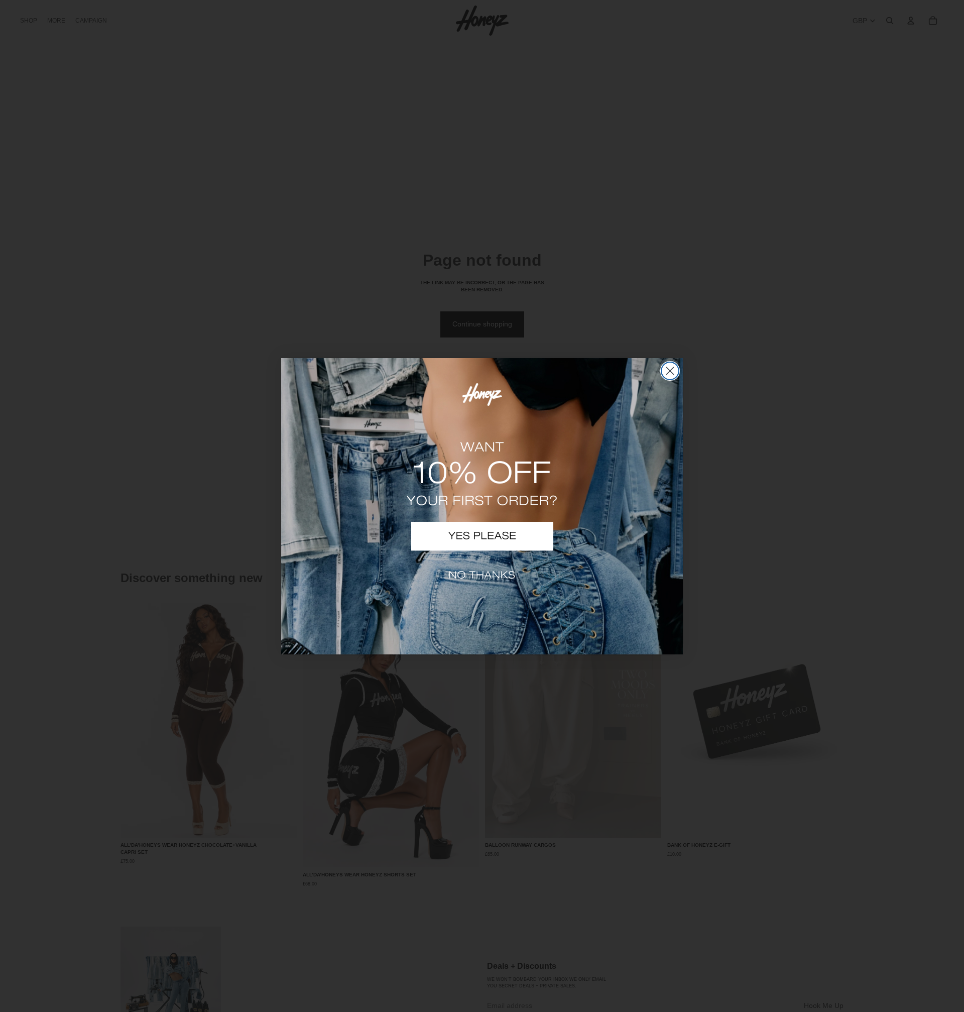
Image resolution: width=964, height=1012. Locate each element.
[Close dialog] (670, 371)
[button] (482, 536)
